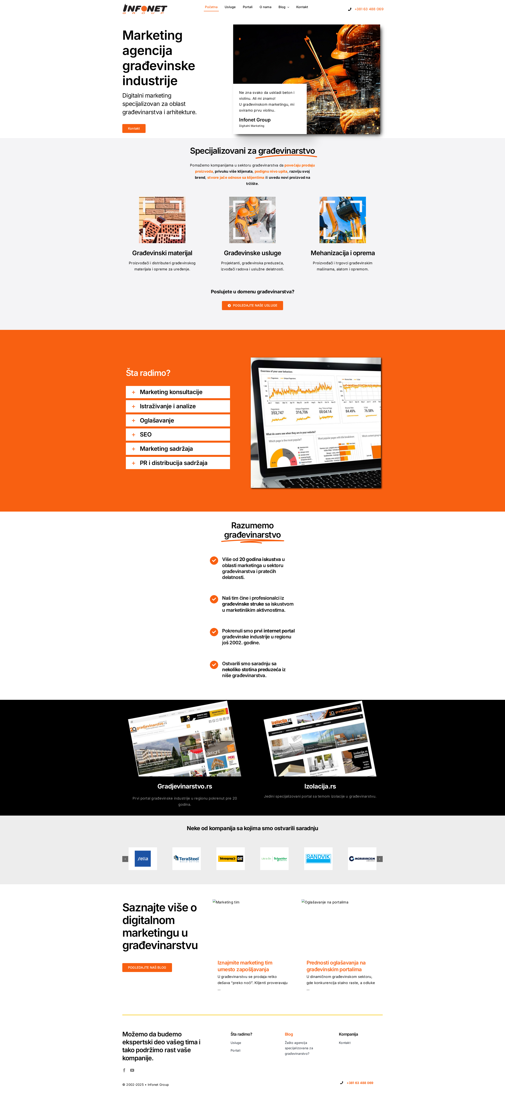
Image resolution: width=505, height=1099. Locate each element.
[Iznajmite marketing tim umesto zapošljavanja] (253, 926)
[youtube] (132, 1070)
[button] (178, 392)
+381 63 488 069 (369, 9)
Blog (289, 1034)
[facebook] (124, 1070)
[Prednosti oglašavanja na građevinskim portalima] (342, 926)
